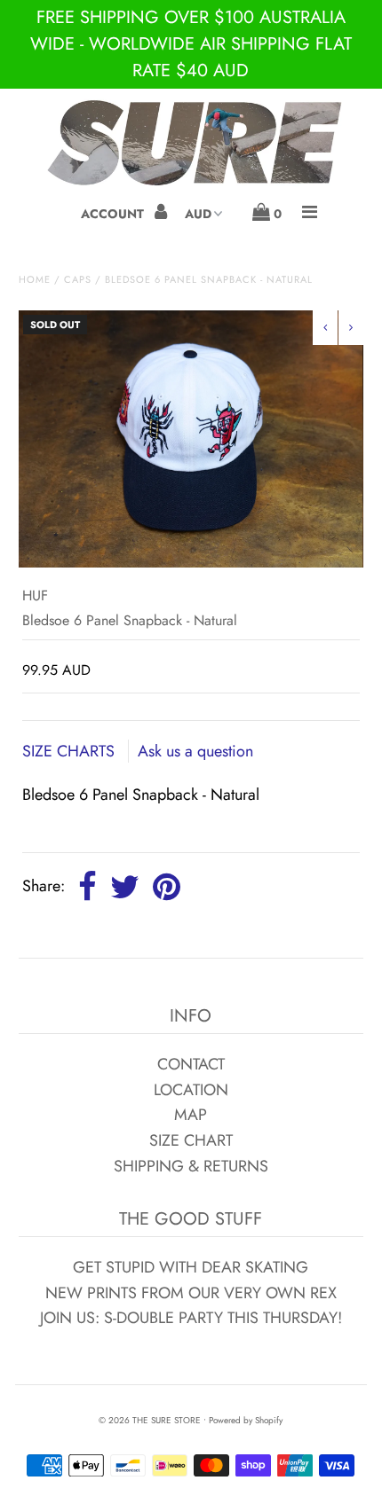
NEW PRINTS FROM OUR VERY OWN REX (191, 1292)
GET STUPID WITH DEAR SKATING (190, 1267)
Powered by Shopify (246, 1420)
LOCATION (191, 1089)
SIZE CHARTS (70, 751)
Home (35, 279)
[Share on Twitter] (124, 888)
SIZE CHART (191, 1140)
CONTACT (191, 1064)
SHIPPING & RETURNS (191, 1166)
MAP (190, 1114)
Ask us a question (195, 751)
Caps (78, 279)
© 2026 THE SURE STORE (150, 1420)
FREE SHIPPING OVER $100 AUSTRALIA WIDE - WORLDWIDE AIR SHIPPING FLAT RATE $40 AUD (191, 43)
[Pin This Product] (166, 888)
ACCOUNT (114, 214)
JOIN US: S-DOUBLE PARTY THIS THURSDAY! (191, 1317)
